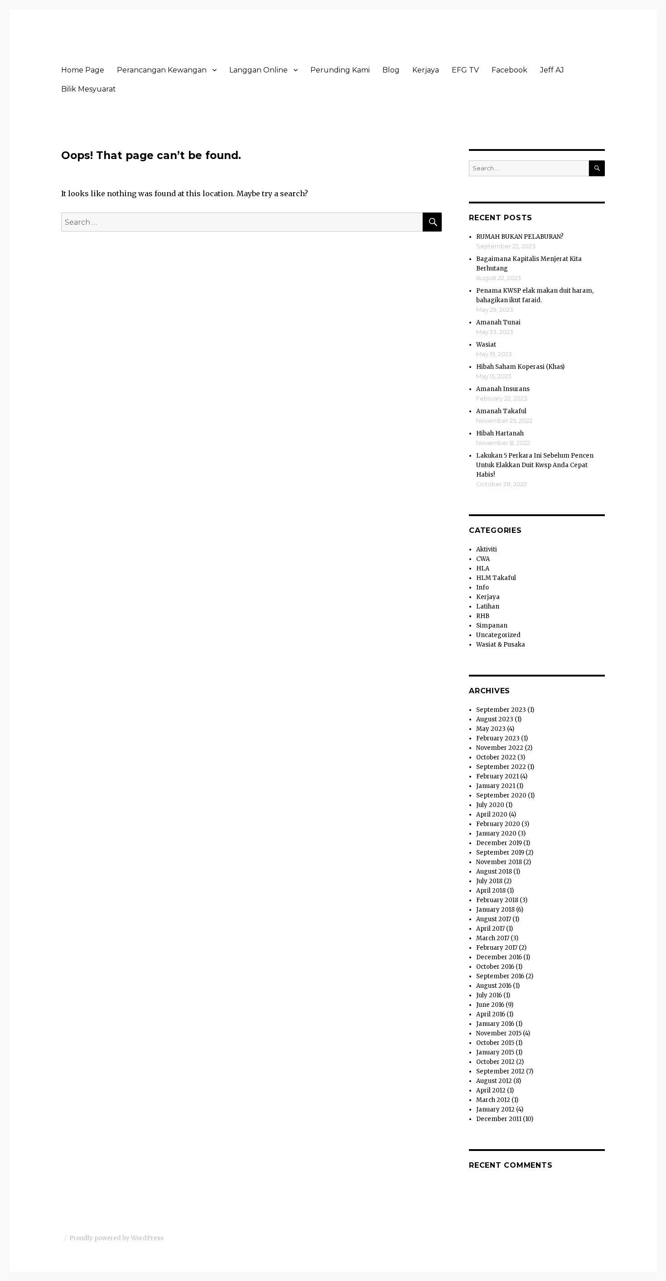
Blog (391, 70)
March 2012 (493, 1100)
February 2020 (498, 824)
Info (482, 587)
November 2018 (499, 862)
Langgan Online (258, 70)
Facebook (509, 70)
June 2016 (490, 1005)
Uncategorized (498, 635)
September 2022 (501, 767)
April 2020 (491, 814)
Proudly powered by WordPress (116, 1238)
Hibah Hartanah (500, 433)
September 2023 (501, 710)
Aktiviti (486, 549)
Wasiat (486, 344)
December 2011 (498, 1119)
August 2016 (494, 986)
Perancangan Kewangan (162, 70)
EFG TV (465, 70)
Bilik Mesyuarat (88, 89)
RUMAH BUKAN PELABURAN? (520, 237)
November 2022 (499, 748)
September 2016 (500, 976)
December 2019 (499, 843)
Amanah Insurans (503, 389)
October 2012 (495, 1062)
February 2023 (498, 738)
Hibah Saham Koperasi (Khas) (520, 367)
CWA (483, 559)
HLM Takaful (496, 578)
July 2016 (489, 995)
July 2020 (490, 805)
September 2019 (500, 852)
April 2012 (491, 1090)
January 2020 (496, 833)
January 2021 (495, 786)
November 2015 (498, 1033)
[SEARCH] (597, 168)
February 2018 (497, 900)
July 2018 (489, 881)
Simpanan (491, 625)
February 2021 (497, 776)
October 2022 (496, 757)
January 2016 (495, 1024)
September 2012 (500, 1071)
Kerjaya (425, 70)
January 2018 (495, 910)
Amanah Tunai (498, 322)
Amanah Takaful (501, 411)
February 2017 (496, 948)
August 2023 (494, 719)
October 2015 (495, 1043)
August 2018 (494, 871)
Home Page (82, 70)
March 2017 (492, 938)
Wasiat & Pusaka (500, 644)
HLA (482, 568)
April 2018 (491, 890)
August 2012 (494, 1081)
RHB (482, 616)
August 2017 (493, 919)
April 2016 (490, 1014)
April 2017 (490, 929)
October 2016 (495, 967)
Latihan (487, 606)
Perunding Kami (340, 70)
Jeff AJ (552, 70)
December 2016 (499, 957)
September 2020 (501, 795)
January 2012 (495, 1109)
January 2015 (495, 1052)
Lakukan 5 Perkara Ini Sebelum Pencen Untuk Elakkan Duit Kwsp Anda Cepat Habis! (535, 465)
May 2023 (491, 729)
